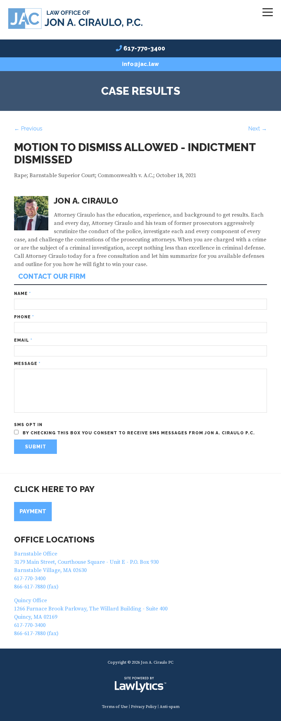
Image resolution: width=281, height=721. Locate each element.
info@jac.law (140, 64)
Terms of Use (115, 706)
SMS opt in (28, 424)
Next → (257, 128)
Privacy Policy (144, 706)
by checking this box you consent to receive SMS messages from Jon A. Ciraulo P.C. (138, 433)
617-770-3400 (144, 48)
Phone (24, 316)
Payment (33, 511)
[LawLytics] (140, 685)
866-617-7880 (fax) (36, 586)
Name (22, 293)
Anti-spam (170, 706)
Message (27, 363)
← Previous (28, 128)
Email (23, 340)
